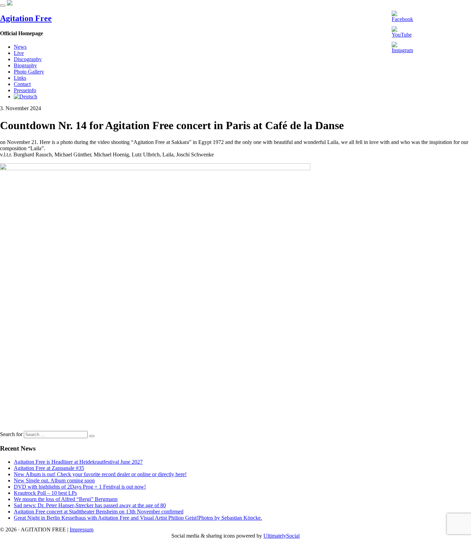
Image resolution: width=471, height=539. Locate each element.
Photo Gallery (29, 72)
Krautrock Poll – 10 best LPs (45, 493)
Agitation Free (26, 18)
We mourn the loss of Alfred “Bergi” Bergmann (66, 499)
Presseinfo (25, 90)
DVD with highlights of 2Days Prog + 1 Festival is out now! (80, 487)
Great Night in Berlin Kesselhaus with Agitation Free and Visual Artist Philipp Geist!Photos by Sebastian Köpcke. (138, 518)
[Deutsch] (25, 96)
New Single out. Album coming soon (54, 480)
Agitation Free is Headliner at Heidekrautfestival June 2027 (78, 462)
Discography (28, 59)
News (20, 47)
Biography (25, 65)
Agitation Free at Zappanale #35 (49, 468)
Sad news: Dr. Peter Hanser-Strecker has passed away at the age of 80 (90, 505)
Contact (22, 84)
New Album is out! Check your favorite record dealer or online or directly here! (100, 474)
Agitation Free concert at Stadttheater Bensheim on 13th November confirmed (98, 511)
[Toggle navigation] (3, 5)
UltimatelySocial (281, 536)
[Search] (91, 436)
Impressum (81, 529)
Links (20, 78)
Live (19, 53)
